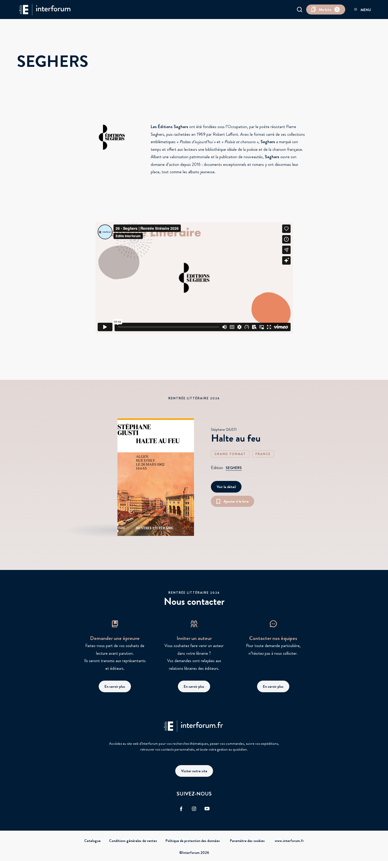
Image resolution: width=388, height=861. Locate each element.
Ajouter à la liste (236, 501)
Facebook (181, 809)
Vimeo (207, 809)
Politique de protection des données (192, 840)
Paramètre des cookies (247, 841)
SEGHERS (234, 467)
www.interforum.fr (289, 840)
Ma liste (328, 9)
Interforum (44, 9)
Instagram (194, 809)
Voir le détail (226, 486)
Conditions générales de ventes (133, 840)
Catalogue (92, 840)
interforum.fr (194, 726)
